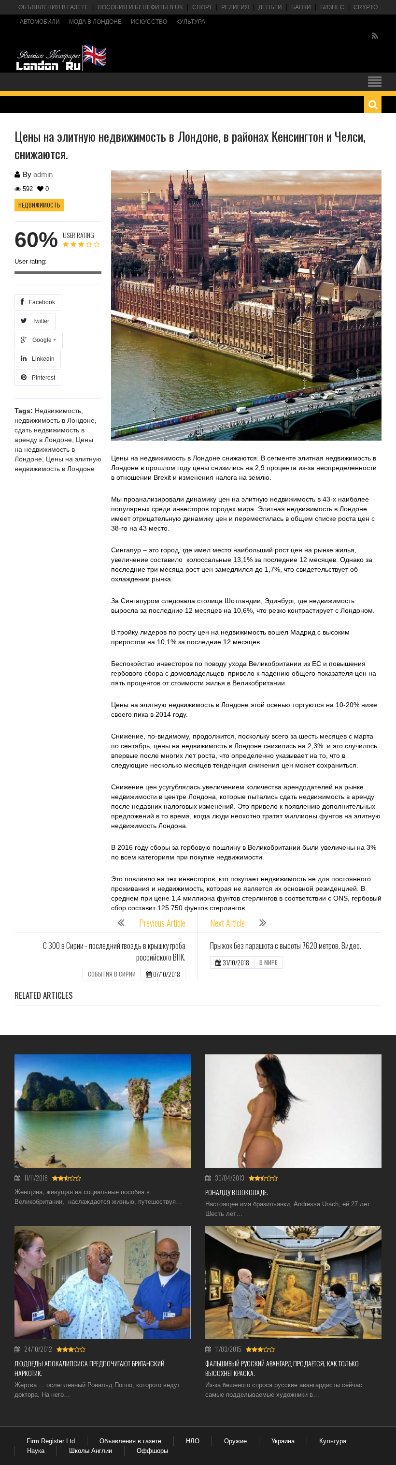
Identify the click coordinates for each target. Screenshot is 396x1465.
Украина (283, 1441)
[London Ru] (61, 58)
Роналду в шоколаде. (236, 1192)
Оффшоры (152, 1450)
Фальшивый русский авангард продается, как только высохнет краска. (282, 1368)
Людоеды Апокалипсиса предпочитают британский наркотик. (89, 1368)
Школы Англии (90, 1450)
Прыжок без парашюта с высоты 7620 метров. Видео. (285, 945)
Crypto (366, 7)
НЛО (192, 1441)
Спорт (202, 7)
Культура (190, 21)
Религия (235, 7)
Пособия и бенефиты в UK (140, 7)
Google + (43, 340)
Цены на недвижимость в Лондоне (53, 449)
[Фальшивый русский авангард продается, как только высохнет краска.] (293, 1283)
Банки (301, 7)
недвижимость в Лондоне (54, 420)
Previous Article (162, 923)
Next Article (227, 923)
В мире (268, 962)
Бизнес (332, 7)
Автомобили (40, 21)
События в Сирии (112, 974)
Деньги (270, 7)
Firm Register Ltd (51, 1441)
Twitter (39, 321)
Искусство (149, 21)
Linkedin (42, 358)
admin (43, 174)
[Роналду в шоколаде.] (293, 1111)
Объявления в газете (53, 7)
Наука (35, 1450)
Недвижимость (39, 205)
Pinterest (42, 377)
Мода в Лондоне (95, 21)
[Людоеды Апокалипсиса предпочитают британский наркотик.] (102, 1283)
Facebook (40, 302)
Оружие (235, 1441)
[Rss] (375, 36)
